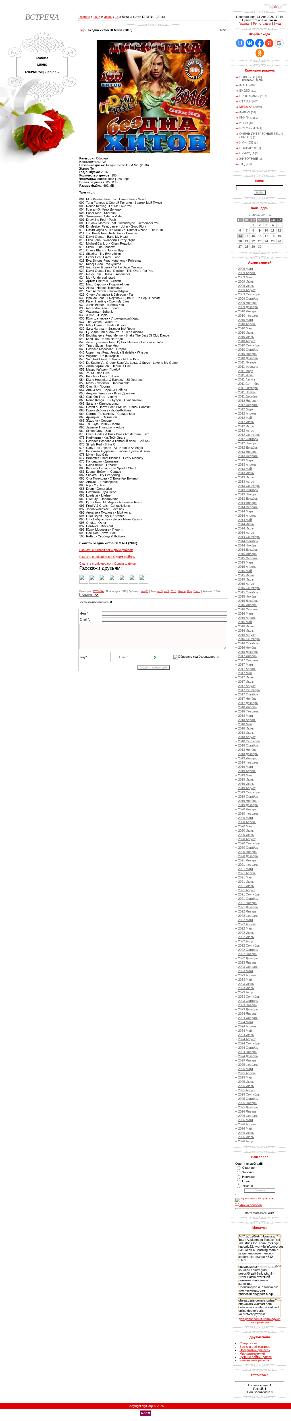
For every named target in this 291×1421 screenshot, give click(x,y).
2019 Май (245, 775)
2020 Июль (246, 834)
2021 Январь (247, 860)
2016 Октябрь (248, 643)
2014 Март (245, 511)
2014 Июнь (246, 524)
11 (272, 230)
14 (246, 235)
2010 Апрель (247, 324)
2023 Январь (247, 962)
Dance (182, 591)
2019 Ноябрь (247, 800)
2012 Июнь (246, 422)
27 (240, 246)
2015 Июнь (246, 575)
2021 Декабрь (248, 907)
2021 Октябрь (248, 898)
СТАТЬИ (245, 101)
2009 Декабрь (248, 307)
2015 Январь (247, 554)
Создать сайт (249, 1343)
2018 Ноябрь (247, 749)
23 (259, 241)
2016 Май (245, 622)
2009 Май (245, 277)
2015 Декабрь (248, 600)
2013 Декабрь (248, 498)
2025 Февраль (248, 1064)
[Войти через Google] (279, 43)
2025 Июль (246, 1086)
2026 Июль (246, 1137)
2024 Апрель (247, 1026)
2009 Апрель (247, 273)
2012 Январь (247, 400)
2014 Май (245, 520)
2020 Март (245, 817)
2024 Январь (247, 1013)
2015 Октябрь (248, 592)
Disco (197, 591)
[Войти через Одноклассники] (259, 53)
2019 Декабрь (248, 805)
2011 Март (245, 371)
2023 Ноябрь (247, 1005)
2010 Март (245, 319)
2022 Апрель (247, 924)
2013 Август (246, 481)
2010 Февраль (248, 315)
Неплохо (248, 1176)
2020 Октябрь (248, 847)
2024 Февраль (248, 1017)
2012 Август (246, 430)
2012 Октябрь (248, 439)
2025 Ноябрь (247, 1103)
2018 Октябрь (248, 745)
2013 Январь (247, 451)
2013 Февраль (248, 456)
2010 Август (246, 341)
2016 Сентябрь (249, 639)
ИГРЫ (243, 123)
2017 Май (245, 673)
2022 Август (246, 941)
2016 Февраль (248, 609)
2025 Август (246, 1090)
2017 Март (245, 664)
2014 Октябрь (248, 541)
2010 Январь (247, 311)
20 (240, 241)
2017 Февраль (248, 660)
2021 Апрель (247, 873)
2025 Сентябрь (249, 1094)
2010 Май (245, 328)
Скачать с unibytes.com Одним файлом (107, 563)
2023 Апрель (247, 975)
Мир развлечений (252, 1353)
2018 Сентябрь (249, 741)
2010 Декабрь (248, 358)
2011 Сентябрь (248, 383)
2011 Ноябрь (247, 392)
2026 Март (245, 1120)
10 (266, 230)
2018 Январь (247, 707)
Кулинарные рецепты (255, 1360)
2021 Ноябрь (247, 903)
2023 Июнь (246, 983)
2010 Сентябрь (249, 345)
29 (253, 246)
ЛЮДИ (244, 164)
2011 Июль (245, 375)
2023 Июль (246, 988)
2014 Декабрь (248, 549)
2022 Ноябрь (247, 954)
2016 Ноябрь (247, 647)
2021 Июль (246, 886)
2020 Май (245, 826)
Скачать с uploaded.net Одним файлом (107, 556)
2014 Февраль (248, 507)
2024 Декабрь (248, 1056)
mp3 (160, 591)
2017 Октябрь (248, 694)
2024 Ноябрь (247, 1052)
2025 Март (245, 1069)
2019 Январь (247, 758)
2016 (96, 16)
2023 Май (245, 979)
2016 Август (246, 634)
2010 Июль (246, 337)
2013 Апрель (247, 464)
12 (279, 230)
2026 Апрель (247, 1124)
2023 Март (245, 971)
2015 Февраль (248, 558)
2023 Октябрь (248, 1000)
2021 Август (246, 890)
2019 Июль (246, 783)
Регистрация (262, 23)
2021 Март (245, 869)
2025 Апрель (247, 1073)
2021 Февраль (248, 864)
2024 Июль (246, 1035)
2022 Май (245, 928)
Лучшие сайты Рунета (256, 1357)
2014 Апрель (247, 515)
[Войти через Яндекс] (269, 43)
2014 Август (246, 532)
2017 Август (246, 686)
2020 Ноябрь (247, 852)
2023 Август (246, 992)
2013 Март (245, 460)
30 (259, 246)
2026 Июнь (246, 1132)
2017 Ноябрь (247, 698)
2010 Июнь (246, 332)
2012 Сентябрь (249, 434)
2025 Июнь (246, 1081)
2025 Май (245, 1077)
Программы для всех (255, 1350)
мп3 (166, 591)
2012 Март (245, 409)
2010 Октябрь (248, 349)
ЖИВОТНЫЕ (248, 158)
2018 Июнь (246, 728)
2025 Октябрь (248, 1098)
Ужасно (247, 1185)
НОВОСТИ (247, 77)
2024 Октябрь (248, 1047)
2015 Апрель (247, 566)
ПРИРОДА (246, 153)
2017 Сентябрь (249, 690)
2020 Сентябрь (249, 843)
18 (273, 235)
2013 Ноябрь (247, 494)
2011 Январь (247, 362)
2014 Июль (246, 528)
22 (253, 241)
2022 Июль (246, 937)
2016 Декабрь (248, 651)
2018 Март (245, 715)
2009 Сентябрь (249, 294)
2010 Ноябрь (247, 354)
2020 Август (246, 839)
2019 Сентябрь (249, 792)
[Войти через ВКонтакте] (250, 43)
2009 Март (245, 268)
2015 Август (246, 583)
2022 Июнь (246, 932)
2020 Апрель (247, 822)
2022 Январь (247, 911)
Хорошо (247, 1172)
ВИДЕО (244, 90)
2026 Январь (247, 1111)
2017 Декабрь (248, 703)
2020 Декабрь (248, 856)
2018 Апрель (247, 720)
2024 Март (245, 1022)
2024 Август (246, 1039)
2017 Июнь (246, 677)
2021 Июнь (246, 881)
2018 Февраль (248, 711)
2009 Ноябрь (247, 302)
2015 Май (245, 571)
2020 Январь (247, 809)
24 (266, 241)
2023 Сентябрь (249, 996)
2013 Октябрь (248, 490)
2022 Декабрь (248, 958)
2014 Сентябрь (249, 537)
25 (273, 241)
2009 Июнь (246, 281)
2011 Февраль (248, 366)
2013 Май (245, 468)
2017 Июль (246, 681)
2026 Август (246, 1141)
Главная (84, 16)
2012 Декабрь (248, 447)
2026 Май (245, 1128)
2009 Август (246, 290)
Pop (189, 591)
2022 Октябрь (248, 949)
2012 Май (245, 417)
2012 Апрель (247, 413)
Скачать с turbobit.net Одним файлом (106, 550)
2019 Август (246, 788)
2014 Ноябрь (247, 545)
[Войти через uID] (240, 43)
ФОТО (244, 85)
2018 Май (245, 724)
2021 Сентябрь (249, 894)
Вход (277, 23)
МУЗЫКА (98, 591)
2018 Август (246, 737)
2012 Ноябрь (247, 443)
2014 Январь (247, 503)
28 (246, 246)
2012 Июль (246, 426)
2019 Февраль (248, 762)
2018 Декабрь (248, 754)
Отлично (248, 1167)
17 (266, 235)
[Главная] (275, 8)
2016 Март (245, 613)
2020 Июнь (246, 830)
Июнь (108, 16)
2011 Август (246, 379)
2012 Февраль (248, 405)
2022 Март (245, 920)
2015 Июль (246, 579)
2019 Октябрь (248, 796)
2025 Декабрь (248, 1107)
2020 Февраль (248, 813)
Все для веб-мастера (255, 1346)
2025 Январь (247, 1060)
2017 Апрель (247, 668)
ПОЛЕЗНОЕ (248, 148)
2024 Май (245, 1030)
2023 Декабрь (248, 1009)
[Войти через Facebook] (259, 43)
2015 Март (245, 562)
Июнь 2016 (259, 215)
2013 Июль (246, 477)
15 (253, 235)
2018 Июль (246, 732)
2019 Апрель (247, 771)
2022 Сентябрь (249, 945)
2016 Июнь (246, 626)
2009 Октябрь (248, 298)
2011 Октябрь (248, 388)
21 (246, 241)
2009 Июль (246, 285)
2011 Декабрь (247, 396)
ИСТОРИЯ (247, 128)
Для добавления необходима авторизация (259, 1320)
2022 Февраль (248, 915)
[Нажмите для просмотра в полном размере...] (153, 152)
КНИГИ (244, 117)
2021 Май (245, 877)
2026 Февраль (248, 1115)
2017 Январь (247, 656)
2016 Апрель (247, 617)
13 (117, 16)
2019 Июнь (246, 779)
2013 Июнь (246, 473)
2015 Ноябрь (247, 596)
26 (279, 241)
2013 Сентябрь (249, 485)
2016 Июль (246, 630)
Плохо (246, 1181)
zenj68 (144, 591)
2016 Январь (247, 605)
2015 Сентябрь (249, 588)
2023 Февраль (248, 966)
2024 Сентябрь (249, 1043)
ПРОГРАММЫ (249, 96)
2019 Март (245, 766)
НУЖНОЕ (246, 142)
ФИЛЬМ (244, 112)
